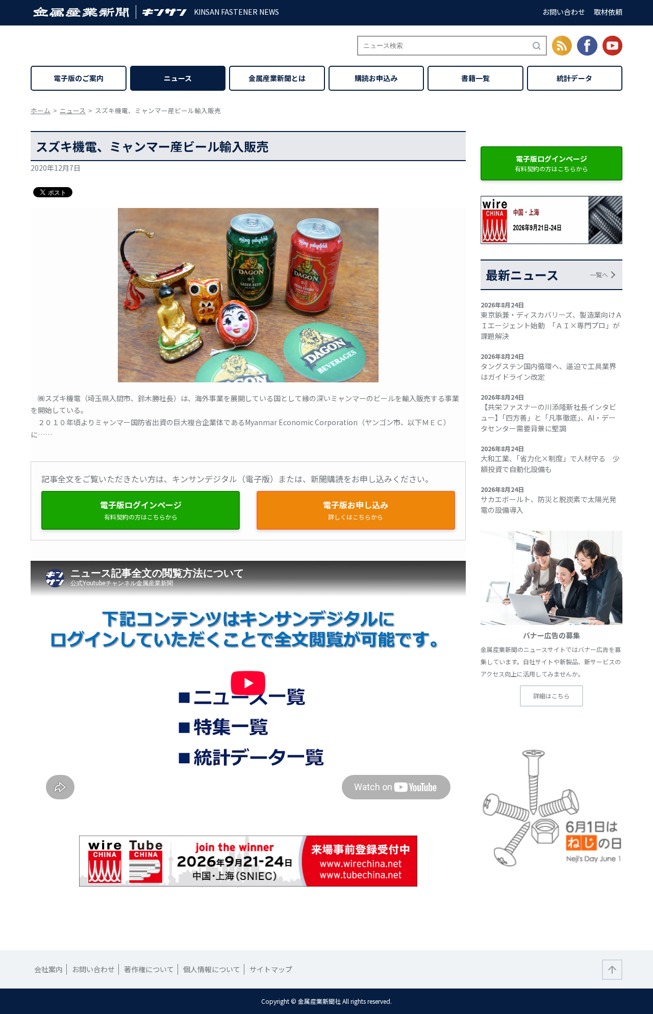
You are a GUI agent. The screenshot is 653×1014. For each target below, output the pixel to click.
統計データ (574, 78)
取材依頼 (608, 12)
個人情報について (211, 969)
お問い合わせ (563, 12)
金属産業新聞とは (277, 78)
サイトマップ (270, 969)
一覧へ (599, 274)
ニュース (178, 78)
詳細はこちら (551, 695)
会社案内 (48, 969)
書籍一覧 (475, 78)
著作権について (149, 969)
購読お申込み (376, 78)
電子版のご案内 (79, 78)
